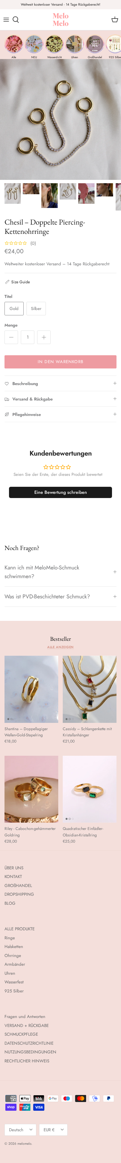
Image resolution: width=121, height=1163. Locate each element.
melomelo (24, 1143)
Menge (11, 325)
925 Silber (14, 991)
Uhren (10, 973)
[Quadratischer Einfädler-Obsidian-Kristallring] (89, 789)
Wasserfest (14, 982)
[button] (17, 282)
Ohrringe (13, 955)
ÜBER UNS (14, 868)
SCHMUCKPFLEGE (21, 1034)
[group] (14, 47)
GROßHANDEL (18, 886)
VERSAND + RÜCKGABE (27, 1025)
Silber (36, 309)
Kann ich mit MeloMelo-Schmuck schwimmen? (42, 572)
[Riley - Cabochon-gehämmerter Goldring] (31, 789)
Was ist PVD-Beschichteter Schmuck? (47, 596)
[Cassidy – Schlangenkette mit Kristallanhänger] (89, 689)
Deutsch (16, 1130)
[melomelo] (60, 19)
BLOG (10, 903)
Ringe (10, 938)
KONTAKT (13, 877)
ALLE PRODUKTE (20, 929)
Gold (14, 309)
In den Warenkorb (60, 362)
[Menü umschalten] (6, 19)
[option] (60, 119)
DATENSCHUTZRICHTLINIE (29, 1043)
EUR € (49, 1130)
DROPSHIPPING (19, 894)
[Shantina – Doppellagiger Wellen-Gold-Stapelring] (31, 689)
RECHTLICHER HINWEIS (27, 1061)
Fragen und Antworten (25, 1016)
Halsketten (14, 946)
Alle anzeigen (60, 647)
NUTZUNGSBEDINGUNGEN (30, 1052)
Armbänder (15, 964)
